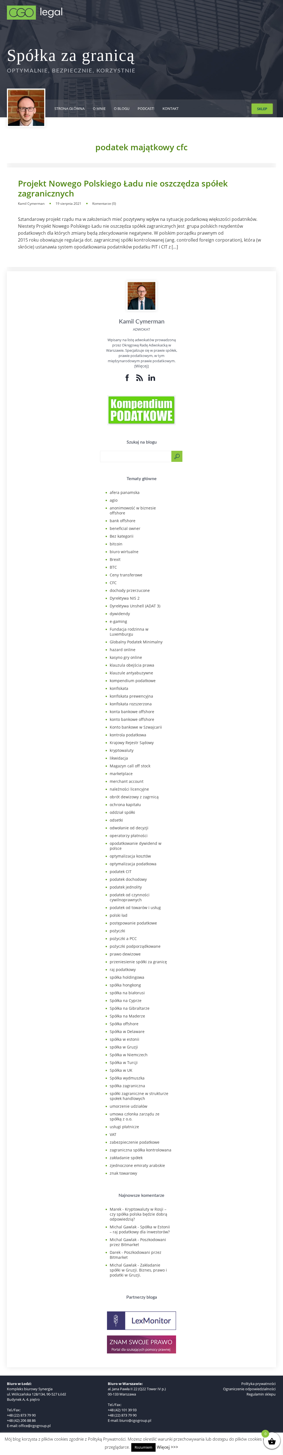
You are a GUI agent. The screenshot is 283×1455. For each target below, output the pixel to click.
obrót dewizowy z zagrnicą (134, 796)
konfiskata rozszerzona (131, 703)
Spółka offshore (124, 1023)
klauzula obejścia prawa (132, 665)
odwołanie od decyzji (129, 827)
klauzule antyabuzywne (131, 672)
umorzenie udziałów (128, 1106)
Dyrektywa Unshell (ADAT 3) (135, 606)
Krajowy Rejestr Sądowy (132, 742)
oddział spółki (122, 812)
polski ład (118, 915)
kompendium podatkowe (133, 680)
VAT (113, 1134)
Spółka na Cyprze (126, 1000)
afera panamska (125, 492)
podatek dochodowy (128, 879)
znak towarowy (123, 1173)
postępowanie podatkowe (133, 923)
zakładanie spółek (126, 1157)
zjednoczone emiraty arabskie (137, 1165)
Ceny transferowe (126, 575)
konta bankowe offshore (132, 711)
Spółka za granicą (71, 55)
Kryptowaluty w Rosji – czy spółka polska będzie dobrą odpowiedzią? (138, 1214)
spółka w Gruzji (124, 1047)
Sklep (262, 108)
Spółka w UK (121, 1070)
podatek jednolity (126, 887)
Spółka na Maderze (127, 1016)
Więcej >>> (167, 1447)
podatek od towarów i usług (135, 907)
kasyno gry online (126, 657)
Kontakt (171, 108)
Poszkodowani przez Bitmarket (138, 1242)
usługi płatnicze (124, 1126)
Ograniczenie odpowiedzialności (249, 1388)
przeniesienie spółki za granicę (138, 961)
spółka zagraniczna (127, 1085)
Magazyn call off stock (130, 765)
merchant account (126, 781)
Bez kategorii (121, 536)
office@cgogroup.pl (35, 1425)
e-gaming (118, 621)
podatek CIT (121, 871)
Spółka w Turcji (124, 1062)
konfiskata (119, 688)
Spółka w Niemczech (129, 1054)
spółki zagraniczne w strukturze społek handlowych (139, 1096)
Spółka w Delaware (127, 1031)
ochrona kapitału (125, 804)
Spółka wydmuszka (127, 1078)
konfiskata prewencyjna (131, 696)
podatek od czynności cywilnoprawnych (130, 897)
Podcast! (146, 108)
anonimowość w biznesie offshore (133, 510)
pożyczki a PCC (123, 938)
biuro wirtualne (124, 551)
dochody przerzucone (130, 590)
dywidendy (120, 613)
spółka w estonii (124, 1039)
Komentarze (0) (104, 203)
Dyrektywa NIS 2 (125, 598)
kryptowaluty (121, 750)
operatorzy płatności (129, 835)
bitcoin (116, 544)
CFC (113, 582)
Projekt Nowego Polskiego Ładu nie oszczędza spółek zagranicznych (123, 188)
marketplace (121, 773)
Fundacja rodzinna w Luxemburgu (129, 631)
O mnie (99, 108)
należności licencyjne (129, 789)
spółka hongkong (125, 985)
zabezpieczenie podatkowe (134, 1142)
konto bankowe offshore (132, 719)
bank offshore (122, 520)
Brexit (115, 559)
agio (113, 500)
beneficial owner (125, 528)
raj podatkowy (123, 969)
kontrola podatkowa (128, 734)
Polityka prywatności (258, 1383)
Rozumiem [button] (143, 1447)
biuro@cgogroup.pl (135, 1420)
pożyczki (117, 930)
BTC (113, 567)
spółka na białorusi (127, 992)
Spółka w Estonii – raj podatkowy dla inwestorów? (140, 1229)
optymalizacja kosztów (130, 856)
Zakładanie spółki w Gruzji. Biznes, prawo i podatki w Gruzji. (138, 1270)
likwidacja (119, 758)
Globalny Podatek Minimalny (136, 641)
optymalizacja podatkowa (133, 863)
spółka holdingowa (127, 977)
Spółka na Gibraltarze (130, 1008)
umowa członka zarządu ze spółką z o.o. (134, 1116)
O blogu (121, 108)
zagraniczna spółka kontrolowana (140, 1150)
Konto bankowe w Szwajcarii (136, 727)
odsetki (116, 820)
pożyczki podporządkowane (135, 946)
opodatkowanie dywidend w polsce (135, 846)
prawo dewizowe (125, 954)
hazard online (122, 649)
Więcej (141, 366)
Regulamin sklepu (261, 1394)
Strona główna (69, 108)
